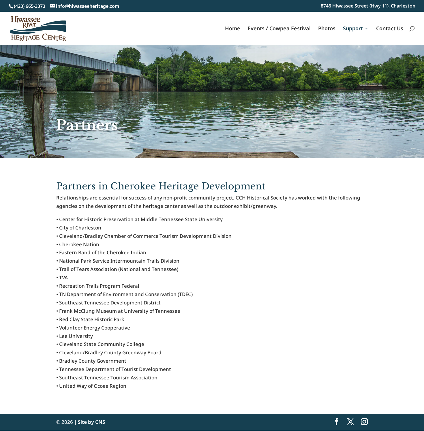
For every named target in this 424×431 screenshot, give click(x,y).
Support (353, 29)
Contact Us (389, 29)
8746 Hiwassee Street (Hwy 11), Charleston (368, 6)
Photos (326, 29)
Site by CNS (91, 422)
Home (232, 29)
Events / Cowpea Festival (279, 29)
